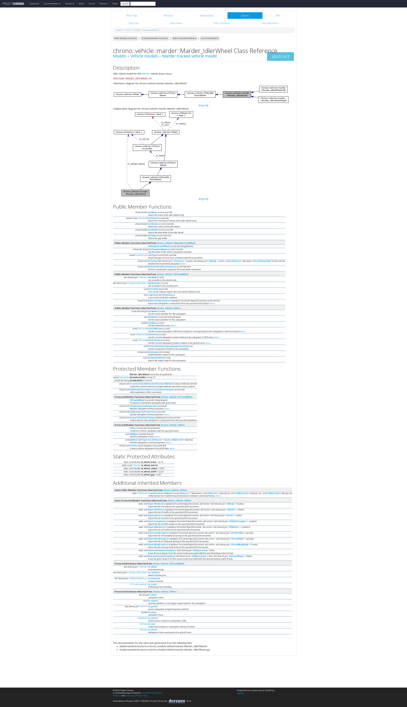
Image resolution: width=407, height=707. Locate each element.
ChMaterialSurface (138, 578)
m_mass (152, 612)
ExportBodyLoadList (158, 544)
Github (240, 693)
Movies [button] (68, 3)
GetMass (152, 212)
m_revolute (154, 572)
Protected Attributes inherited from (149, 563)
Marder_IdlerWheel (151, 30)
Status (115, 3)
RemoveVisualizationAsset (161, 556)
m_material (154, 578)
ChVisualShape (236, 556)
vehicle (128, 30)
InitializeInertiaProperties (143, 406)
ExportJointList (155, 515)
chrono (119, 30)
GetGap (152, 235)
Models (119, 56)
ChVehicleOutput (146, 417)
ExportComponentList (159, 300)
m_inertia (153, 618)
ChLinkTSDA (237, 533)
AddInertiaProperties (141, 439)
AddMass (134, 434)
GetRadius (153, 224)
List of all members (209, 38)
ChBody (212, 261)
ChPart (133, 428)
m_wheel (152, 566)
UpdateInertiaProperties (142, 411)
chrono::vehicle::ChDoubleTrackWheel (176, 243)
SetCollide (153, 289)
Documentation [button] (51, 3)
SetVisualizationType (159, 346)
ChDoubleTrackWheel (159, 246)
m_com (151, 624)
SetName (153, 317)
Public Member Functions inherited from (155, 243)
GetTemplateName (158, 249)
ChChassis (179, 261)
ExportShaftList (156, 509)
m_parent (153, 606)
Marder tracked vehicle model (189, 56)
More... (184, 263)
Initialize (152, 261)
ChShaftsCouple (237, 521)
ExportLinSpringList (158, 533)
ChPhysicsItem (200, 550)
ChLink (229, 515)
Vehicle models (144, 56)
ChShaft (231, 509)
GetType (152, 255)
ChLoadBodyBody (239, 544)
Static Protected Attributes (184, 38)
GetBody (152, 277)
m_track (152, 584)
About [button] (103, 3)
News (81, 3)
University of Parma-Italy (136, 695)
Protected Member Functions (155, 38)
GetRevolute (154, 283)
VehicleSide (124, 377)
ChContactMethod (164, 383)
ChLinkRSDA (237, 538)
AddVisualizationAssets (142, 389)
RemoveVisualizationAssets (162, 266)
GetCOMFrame (155, 328)
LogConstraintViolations (160, 295)
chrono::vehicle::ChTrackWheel (172, 274)
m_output (153, 600)
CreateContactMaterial (142, 383)
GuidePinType (141, 255)
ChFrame (142, 328)
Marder (146, 73)
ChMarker (234, 527)
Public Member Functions (125, 38)
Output (133, 417)
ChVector (142, 218)
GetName (153, 311)
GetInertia (153, 218)
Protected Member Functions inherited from (153, 397)
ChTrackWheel (137, 400)
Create (133, 445)
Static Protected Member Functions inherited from (152, 500)
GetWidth (153, 229)
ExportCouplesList (157, 521)
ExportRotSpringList (158, 538)
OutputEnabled (156, 357)
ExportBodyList (156, 503)
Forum (92, 3)
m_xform (152, 629)
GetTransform (155, 340)
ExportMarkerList (157, 527)
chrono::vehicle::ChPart (169, 308)
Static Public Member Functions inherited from (150, 490)
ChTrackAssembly (261, 261)
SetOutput (153, 352)
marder (137, 30)
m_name (152, 594)
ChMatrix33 (141, 334)
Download (34, 3)
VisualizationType (180, 346)
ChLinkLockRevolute (137, 283)
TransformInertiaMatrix (160, 493)
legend (203, 105)
